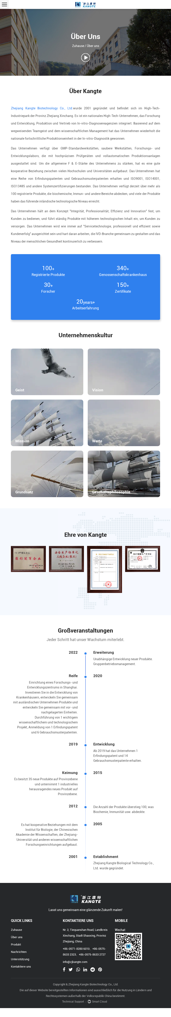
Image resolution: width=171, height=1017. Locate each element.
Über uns (16, 937)
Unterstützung (20, 959)
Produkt (16, 944)
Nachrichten (18, 952)
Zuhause (78, 46)
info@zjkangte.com (75, 962)
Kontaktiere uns (21, 966)
